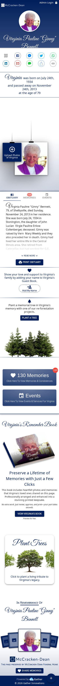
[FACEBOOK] (17, 55)
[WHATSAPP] (53, 55)
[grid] (29, 150)
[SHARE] (41, 63)
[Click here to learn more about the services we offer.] (29, 660)
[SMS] (29, 63)
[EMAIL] (17, 63)
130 (55, 370)
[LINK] (53, 63)
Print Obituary (31, 262)
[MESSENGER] (29, 55)
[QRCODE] (6, 55)
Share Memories (31, 670)
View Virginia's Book (30, 513)
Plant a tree (29, 317)
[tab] (12, 196)
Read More (29, 256)
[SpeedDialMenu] (51, 678)
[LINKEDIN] (6, 63)
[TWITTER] (41, 55)
